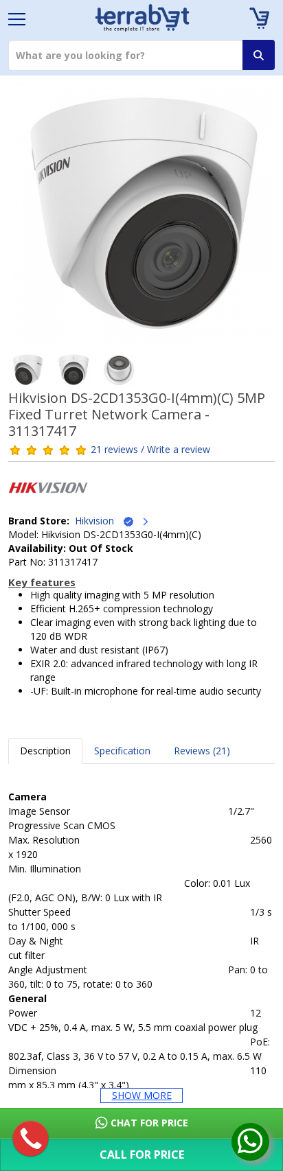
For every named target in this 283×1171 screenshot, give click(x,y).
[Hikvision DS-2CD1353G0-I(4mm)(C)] (141, 217)
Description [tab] (45, 750)
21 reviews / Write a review (150, 449)
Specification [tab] (122, 750)
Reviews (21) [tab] (202, 750)
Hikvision (98, 520)
